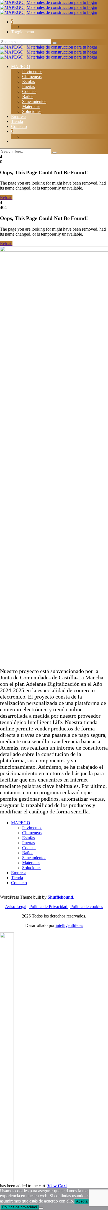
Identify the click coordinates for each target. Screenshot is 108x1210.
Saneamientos (34, 101)
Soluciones (31, 111)
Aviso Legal (15, 906)
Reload (6, 197)
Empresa (18, 116)
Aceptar (82, 1201)
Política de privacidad (19, 1207)
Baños (27, 96)
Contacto (19, 126)
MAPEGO (20, 66)
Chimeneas (32, 76)
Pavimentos (32, 71)
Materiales (31, 106)
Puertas (28, 86)
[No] (41, 1208)
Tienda (17, 121)
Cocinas (29, 91)
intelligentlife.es (69, 925)
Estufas (28, 81)
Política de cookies (86, 906)
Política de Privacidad (48, 906)
